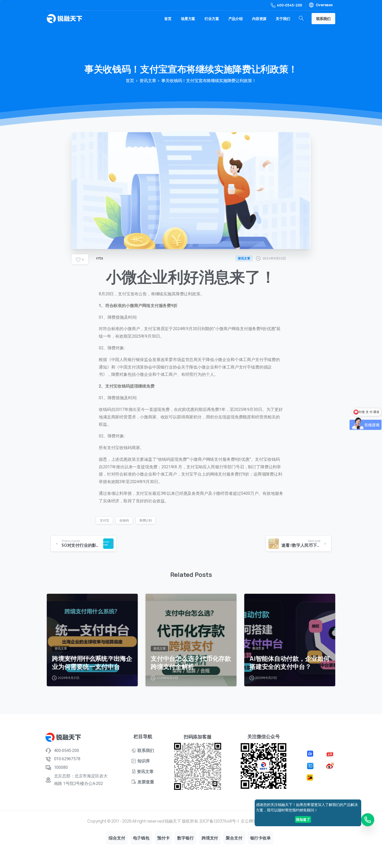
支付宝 (104, 520)
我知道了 (303, 819)
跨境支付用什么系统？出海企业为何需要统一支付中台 (92, 662)
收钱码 (124, 520)
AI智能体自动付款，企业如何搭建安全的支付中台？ (289, 662)
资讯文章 (148, 80)
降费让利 (146, 520)
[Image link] (311, 753)
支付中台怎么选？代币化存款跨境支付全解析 (191, 662)
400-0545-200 (289, 5)
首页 (130, 80)
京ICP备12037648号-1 (219, 821)
